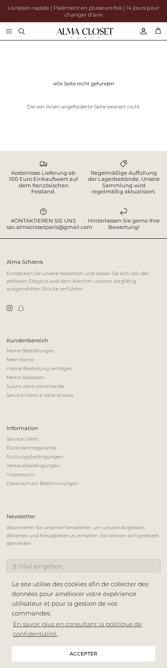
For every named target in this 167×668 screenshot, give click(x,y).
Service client (22, 439)
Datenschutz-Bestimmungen (42, 483)
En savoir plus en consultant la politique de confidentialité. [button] (77, 629)
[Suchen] (27, 31)
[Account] (140, 31)
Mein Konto (20, 359)
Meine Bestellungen (30, 351)
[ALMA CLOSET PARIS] (85, 33)
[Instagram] (9, 308)
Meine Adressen (25, 377)
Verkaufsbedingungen (33, 465)
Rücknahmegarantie (31, 448)
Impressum (20, 474)
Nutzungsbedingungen (34, 457)
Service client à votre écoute (39, 395)
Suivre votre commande (35, 386)
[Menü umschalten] (9, 31)
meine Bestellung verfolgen (39, 368)
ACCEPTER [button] (83, 654)
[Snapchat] (21, 308)
